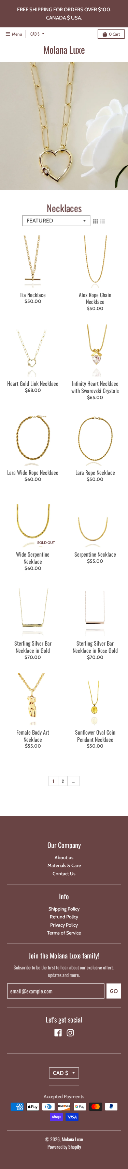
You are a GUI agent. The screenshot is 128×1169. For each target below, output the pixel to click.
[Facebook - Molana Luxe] (58, 1033)
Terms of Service (64, 933)
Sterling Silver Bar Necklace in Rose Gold (95, 647)
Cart (114, 34)
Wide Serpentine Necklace (32, 558)
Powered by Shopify (64, 1146)
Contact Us (64, 874)
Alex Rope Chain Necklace (95, 298)
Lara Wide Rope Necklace (32, 472)
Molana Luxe (64, 49)
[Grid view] (95, 220)
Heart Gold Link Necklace (32, 383)
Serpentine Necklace (95, 554)
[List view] (102, 220)
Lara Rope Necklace (95, 472)
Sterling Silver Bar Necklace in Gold (33, 647)
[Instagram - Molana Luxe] (70, 1033)
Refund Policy (64, 917)
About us (64, 857)
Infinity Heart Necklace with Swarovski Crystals (95, 387)
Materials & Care (64, 865)
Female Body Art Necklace (32, 736)
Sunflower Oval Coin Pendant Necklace (95, 736)
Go (114, 991)
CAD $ (35, 34)
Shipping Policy (64, 909)
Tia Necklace (33, 295)
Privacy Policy (64, 925)
